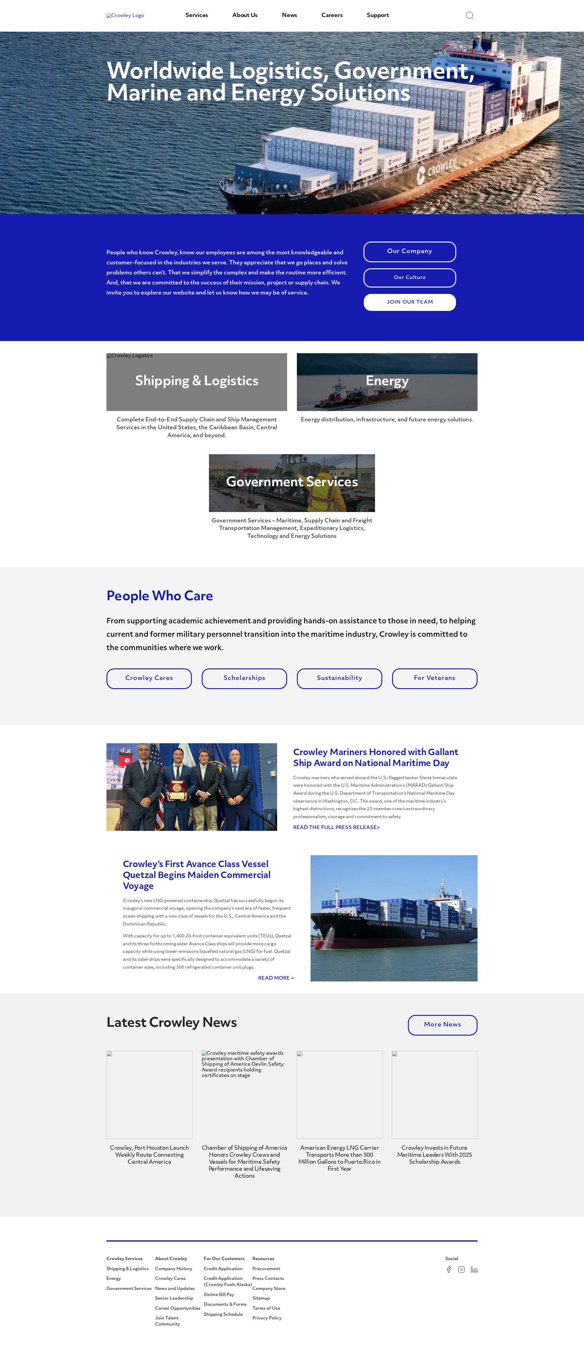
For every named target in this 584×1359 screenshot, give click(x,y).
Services (197, 16)
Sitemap (261, 1298)
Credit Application (223, 1269)
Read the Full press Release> (336, 827)
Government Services (129, 1289)
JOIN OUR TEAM (410, 302)
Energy (113, 1279)
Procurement (266, 1269)
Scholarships (245, 678)
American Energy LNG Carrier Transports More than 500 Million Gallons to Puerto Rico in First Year (339, 1159)
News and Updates (175, 1289)
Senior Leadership (174, 1298)
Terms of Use (266, 1308)
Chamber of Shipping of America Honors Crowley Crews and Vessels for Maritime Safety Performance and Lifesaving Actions (244, 1162)
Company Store (268, 1289)
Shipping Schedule (223, 1314)
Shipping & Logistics (127, 1269)
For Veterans (435, 678)
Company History (173, 1269)
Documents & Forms (225, 1304)
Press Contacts (268, 1279)
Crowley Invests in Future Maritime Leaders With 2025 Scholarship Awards (434, 1155)
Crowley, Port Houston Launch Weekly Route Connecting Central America (149, 1155)
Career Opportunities (177, 1308)
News (289, 16)
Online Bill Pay (219, 1295)
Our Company (410, 252)
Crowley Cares (149, 678)
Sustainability (340, 678)
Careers (332, 16)
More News (442, 1025)
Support (378, 16)
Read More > (276, 978)
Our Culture (410, 277)
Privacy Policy (267, 1318)
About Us (245, 16)
